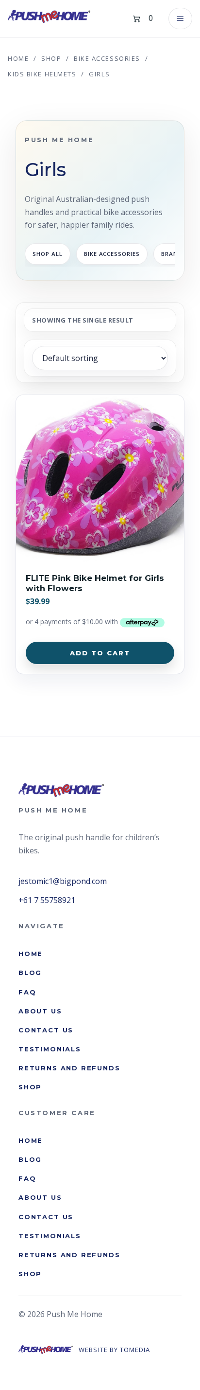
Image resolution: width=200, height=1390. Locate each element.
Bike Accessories (107, 58)
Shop (51, 58)
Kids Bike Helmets (42, 74)
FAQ (27, 992)
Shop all (47, 253)
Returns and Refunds (69, 1068)
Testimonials (49, 1049)
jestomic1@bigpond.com (62, 881)
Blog (30, 972)
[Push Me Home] (49, 16)
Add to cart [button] (100, 653)
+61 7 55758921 (46, 900)
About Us (40, 1011)
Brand (172, 253)
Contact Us (45, 1030)
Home (18, 58)
